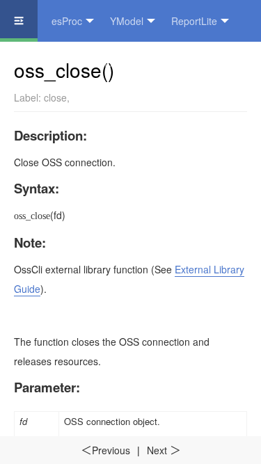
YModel (126, 21)
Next (164, 450)
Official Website (126, 63)
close (55, 97)
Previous (105, 450)
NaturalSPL (39, 63)
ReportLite (194, 21)
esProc (67, 21)
